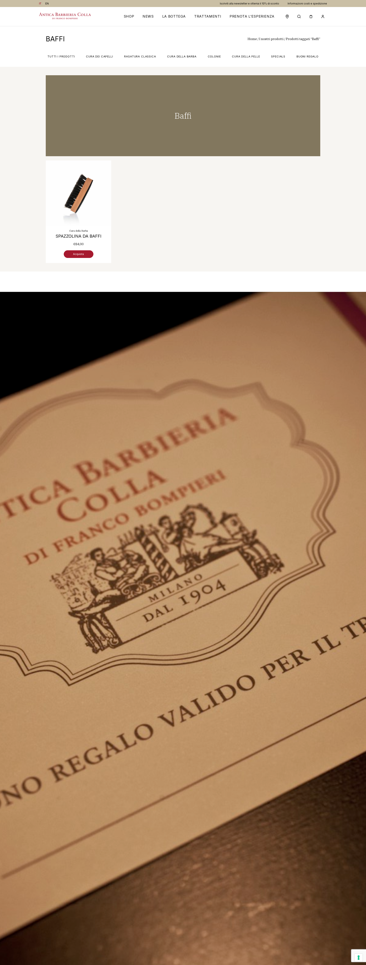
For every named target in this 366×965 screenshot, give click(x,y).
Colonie (214, 56)
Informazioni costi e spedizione (307, 3)
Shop (129, 16)
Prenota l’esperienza (252, 16)
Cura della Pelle (246, 56)
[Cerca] (299, 16)
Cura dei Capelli (99, 56)
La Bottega (174, 16)
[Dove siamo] (287, 16)
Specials (278, 56)
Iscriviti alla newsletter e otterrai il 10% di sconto (249, 3)
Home (252, 39)
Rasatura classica (140, 56)
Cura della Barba (181, 56)
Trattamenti (207, 16)
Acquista (78, 254)
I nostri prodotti (271, 39)
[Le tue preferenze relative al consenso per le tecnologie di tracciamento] (359, 958)
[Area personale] (323, 16)
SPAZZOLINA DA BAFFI (78, 236)
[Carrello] (311, 16)
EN (47, 3)
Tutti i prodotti (61, 56)
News (148, 16)
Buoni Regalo (308, 56)
